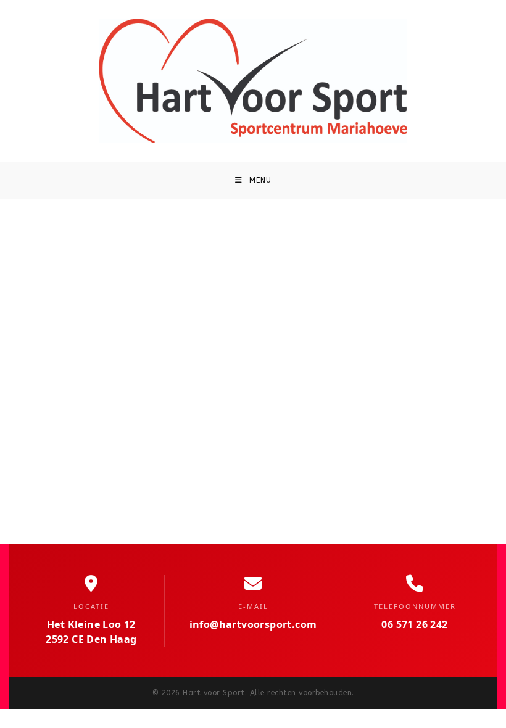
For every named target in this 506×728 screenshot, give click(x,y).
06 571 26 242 (414, 624)
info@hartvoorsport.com (253, 624)
